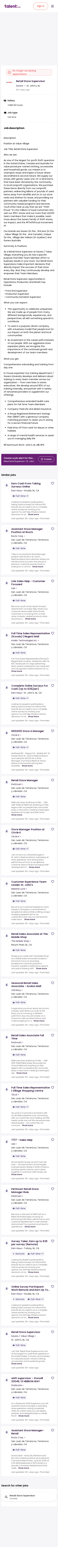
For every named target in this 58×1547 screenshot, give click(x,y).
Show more (33, 514)
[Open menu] (52, 6)
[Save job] (52, 483)
